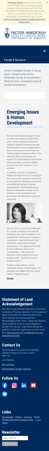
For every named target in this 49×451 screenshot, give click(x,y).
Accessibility (8, 417)
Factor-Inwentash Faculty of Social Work (25, 34)
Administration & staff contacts (16, 369)
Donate (10, 278)
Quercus (28, 417)
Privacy (19, 417)
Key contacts (8, 364)
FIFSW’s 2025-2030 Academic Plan (17, 420)
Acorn (37, 417)
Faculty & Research (15, 60)
